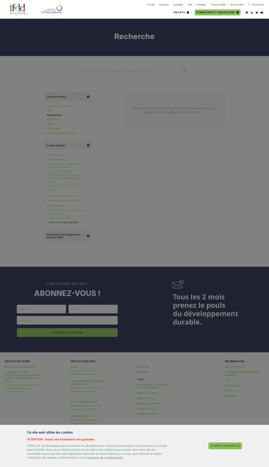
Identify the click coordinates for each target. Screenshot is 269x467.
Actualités (178, 4)
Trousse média (218, 4)
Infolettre (201, 4)
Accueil (151, 4)
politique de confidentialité (105, 457)
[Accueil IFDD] (19, 9)
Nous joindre (237, 4)
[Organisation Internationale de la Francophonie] (51, 9)
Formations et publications (215, 12)
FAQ (190, 4)
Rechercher (258, 4)
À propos (164, 4)
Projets (179, 12)
